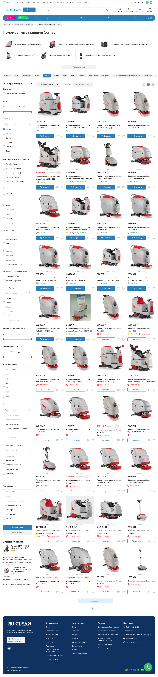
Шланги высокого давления (144, 18)
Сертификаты (77, 646)
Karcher (7, 76)
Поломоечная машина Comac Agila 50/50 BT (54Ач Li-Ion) (48, 329)
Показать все (95, 601)
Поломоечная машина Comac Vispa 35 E (48, 481)
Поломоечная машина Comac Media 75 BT (48, 430)
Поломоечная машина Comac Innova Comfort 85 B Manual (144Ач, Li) (78, 228)
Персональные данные (55, 655)
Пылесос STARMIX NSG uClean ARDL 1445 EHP (20, 547)
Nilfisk (65, 76)
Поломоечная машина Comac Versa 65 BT (78, 582)
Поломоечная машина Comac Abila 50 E (109, 431)
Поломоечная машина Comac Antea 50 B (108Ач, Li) (109, 481)
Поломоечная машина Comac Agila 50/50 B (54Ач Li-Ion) (139, 279)
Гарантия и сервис (48, 2)
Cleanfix (56, 76)
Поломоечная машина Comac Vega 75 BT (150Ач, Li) (139, 430)
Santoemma (93, 76)
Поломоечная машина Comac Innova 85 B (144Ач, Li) (48, 532)
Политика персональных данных (18, 667)
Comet (37, 76)
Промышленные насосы (107, 631)
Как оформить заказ (79, 642)
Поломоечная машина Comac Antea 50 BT (48, 582)
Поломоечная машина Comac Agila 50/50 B (109, 228)
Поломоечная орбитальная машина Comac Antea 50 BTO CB (79, 329)
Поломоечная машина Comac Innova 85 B (139, 329)
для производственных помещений (126, 76)
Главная (7, 24)
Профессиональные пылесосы (92, 18)
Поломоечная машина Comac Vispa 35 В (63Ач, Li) (109, 177)
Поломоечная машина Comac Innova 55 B (48, 126)
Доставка (19, 2)
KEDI (73, 76)
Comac (46, 76)
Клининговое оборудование (108, 627)
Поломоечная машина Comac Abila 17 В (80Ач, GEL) (139, 126)
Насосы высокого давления (118, 18)
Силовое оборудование (107, 648)
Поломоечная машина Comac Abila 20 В (109, 582)
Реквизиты (50, 646)
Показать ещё (79, 67)
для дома (105, 76)
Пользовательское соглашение (53, 651)
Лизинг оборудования (65, 2)
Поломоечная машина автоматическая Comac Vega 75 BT (79, 177)
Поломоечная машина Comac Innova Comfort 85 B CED (48, 178)
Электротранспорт (105, 644)
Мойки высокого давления (44, 18)
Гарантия (75, 638)
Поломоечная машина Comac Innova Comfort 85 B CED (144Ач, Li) (141, 380)
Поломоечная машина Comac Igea (141, 581)
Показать (16, 527)
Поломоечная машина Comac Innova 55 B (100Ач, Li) (109, 380)
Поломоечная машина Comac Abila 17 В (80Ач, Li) (48, 380)
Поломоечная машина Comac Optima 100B (78, 532)
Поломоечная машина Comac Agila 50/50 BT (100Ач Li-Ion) (78, 279)
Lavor (16, 76)
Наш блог (49, 642)
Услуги (74, 650)
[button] (151, 17)
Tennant (82, 76)
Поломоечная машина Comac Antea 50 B (78, 482)
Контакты (49, 638)
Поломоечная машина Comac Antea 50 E (78, 430)
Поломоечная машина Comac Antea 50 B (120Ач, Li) (139, 481)
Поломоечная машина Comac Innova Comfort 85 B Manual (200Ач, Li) (109, 279)
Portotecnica (26, 76)
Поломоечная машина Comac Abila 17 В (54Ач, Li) (78, 380)
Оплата (28, 2)
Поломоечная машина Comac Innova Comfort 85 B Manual (78, 126)
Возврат (36, 2)
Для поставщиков (52, 631)
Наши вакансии (52, 634)
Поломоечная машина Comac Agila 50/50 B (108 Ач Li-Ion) (48, 279)
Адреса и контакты (82, 2)
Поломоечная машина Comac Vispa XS (139, 532)
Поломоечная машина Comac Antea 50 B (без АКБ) (48, 228)
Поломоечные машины (67, 18)
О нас (48, 627)
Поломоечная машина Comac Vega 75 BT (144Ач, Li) (139, 177)
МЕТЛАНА (148, 76)
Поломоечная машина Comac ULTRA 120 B (109, 532)
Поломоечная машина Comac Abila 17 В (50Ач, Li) (109, 126)
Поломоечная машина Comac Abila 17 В (109, 329)
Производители (52, 659)
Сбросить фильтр (17, 532)
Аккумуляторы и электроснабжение (105, 639)
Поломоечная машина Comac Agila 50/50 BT (139, 228)
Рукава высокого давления (108, 634)
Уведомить (106, 339)
